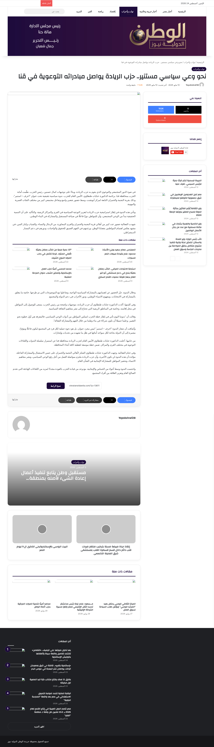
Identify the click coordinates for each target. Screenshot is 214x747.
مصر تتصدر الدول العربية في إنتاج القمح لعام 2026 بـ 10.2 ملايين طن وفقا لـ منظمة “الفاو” (50, 712)
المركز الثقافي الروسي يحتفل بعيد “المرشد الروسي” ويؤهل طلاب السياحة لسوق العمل (117, 607)
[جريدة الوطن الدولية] (107, 36)
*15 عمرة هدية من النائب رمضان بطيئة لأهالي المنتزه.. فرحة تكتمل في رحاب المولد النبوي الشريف (53, 254)
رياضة (101, 11)
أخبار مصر (167, 11)
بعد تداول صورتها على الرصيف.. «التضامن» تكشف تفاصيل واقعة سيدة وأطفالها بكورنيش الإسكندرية (51, 653)
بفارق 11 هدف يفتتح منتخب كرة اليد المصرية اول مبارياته (50, 681)
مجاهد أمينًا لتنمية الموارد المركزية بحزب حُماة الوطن (34, 605)
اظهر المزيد (39, 726)
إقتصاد (112, 11)
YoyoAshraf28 (192, 85)
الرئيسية (182, 11)
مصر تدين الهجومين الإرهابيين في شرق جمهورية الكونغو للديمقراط (185, 196)
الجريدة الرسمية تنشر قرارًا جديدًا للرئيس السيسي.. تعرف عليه (187, 182)
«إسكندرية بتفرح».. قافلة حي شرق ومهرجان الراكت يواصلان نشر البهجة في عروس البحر (50, 667)
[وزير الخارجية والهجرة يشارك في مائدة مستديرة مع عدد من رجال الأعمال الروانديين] (156, 228)
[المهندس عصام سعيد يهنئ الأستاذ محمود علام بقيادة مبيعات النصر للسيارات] (85, 253)
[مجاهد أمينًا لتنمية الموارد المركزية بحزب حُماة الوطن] (31, 590)
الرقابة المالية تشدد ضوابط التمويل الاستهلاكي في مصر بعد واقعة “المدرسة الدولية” (51, 696)
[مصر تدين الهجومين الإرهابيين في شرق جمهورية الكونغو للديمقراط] (156, 199)
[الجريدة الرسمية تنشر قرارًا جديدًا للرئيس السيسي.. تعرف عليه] (156, 185)
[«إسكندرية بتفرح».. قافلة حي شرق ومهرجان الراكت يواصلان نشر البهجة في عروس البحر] (16, 670)
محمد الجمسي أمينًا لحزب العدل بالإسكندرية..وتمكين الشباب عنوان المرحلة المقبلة (51, 273)
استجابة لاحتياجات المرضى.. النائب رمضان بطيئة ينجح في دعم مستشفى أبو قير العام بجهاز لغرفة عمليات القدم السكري (117, 273)
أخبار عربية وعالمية (148, 11)
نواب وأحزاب (127, 11)
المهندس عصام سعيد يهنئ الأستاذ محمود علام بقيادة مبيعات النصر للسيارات (119, 254)
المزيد (79, 11)
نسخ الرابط (56, 385)
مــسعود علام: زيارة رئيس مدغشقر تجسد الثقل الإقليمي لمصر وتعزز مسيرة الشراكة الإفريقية (74, 607)
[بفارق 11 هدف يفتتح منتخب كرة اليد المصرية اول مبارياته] (16, 684)
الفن (90, 11)
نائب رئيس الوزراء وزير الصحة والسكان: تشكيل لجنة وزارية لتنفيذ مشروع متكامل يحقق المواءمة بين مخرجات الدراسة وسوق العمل (185, 244)
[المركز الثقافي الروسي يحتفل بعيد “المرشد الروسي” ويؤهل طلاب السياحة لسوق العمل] (117, 590)
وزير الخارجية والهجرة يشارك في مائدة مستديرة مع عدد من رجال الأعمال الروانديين (186, 227)
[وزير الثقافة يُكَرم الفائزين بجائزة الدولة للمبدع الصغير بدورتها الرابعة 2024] (156, 212)
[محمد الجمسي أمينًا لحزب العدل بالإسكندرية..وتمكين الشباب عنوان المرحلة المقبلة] (21, 272)
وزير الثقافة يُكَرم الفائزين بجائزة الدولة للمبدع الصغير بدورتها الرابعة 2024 (185, 211)
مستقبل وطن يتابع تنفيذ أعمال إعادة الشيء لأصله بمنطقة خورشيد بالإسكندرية (53, 478)
